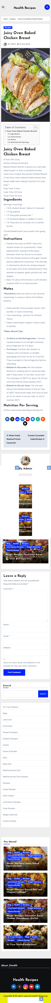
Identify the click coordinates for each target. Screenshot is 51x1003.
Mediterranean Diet (12, 770)
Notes (13, 139)
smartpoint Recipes (15, 547)
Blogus (42, 996)
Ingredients (15, 134)
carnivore (7, 720)
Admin (13, 44)
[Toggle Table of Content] (34, 127)
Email (6, 636)
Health (16, 544)
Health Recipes (25, 8)
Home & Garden (10, 751)
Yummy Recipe (13, 550)
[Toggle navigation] (3, 7)
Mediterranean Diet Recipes (15, 777)
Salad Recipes (9, 789)
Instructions (16, 137)
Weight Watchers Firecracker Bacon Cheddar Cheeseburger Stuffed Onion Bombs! (25, 918)
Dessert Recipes (10, 732)
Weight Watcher (34, 547)
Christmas (7, 726)
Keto (5, 758)
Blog (8, 544)
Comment (8, 589)
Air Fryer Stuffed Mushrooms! (22, 945)
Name (6, 624)
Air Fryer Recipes (10, 707)
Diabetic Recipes (10, 739)
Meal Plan (7, 764)
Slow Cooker (8, 796)
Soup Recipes (9, 808)
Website (6, 648)
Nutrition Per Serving (20, 142)
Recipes (8, 28)
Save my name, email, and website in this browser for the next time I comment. (21, 664)
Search (7, 686)
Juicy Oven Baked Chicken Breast (22, 131)
